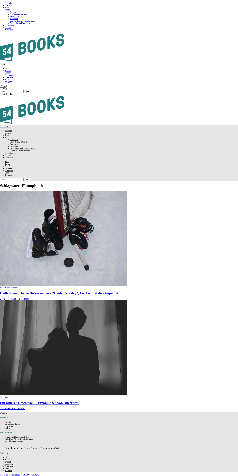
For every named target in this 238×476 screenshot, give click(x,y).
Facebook (9, 75)
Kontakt (8, 422)
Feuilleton (4, 397)
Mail (7, 68)
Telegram (8, 82)
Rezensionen (15, 16)
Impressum (9, 426)
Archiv (7, 10)
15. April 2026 (23, 299)
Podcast (8, 28)
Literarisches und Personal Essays (23, 21)
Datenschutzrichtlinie (12, 424)
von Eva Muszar (6, 409)
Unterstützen (10, 25)
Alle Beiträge (15, 12)
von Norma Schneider (8, 299)
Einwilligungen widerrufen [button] (14, 441)
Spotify (8, 73)
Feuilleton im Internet (18, 14)
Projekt (8, 5)
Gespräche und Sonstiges (20, 23)
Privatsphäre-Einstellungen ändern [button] (17, 437)
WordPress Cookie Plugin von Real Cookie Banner (20, 475)
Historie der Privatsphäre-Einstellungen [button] (19, 439)
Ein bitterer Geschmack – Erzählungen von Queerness (39, 403)
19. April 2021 (19, 409)
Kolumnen (14, 19)
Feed (7, 79)
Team (7, 7)
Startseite (8, 3)
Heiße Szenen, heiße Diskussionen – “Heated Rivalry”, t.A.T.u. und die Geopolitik (59, 293)
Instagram (9, 77)
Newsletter (9, 30)
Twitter (8, 71)
